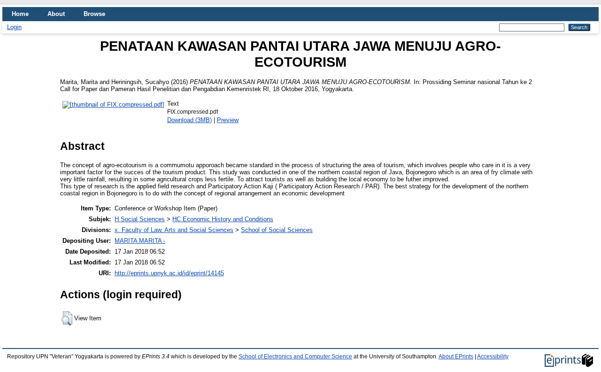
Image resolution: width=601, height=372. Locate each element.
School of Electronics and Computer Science (295, 356)
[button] (67, 318)
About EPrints (456, 356)
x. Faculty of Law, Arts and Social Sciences (174, 229)
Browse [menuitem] (94, 13)
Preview (228, 120)
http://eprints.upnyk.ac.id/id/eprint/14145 (169, 273)
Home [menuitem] (20, 13)
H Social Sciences (140, 219)
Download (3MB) (189, 120)
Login (14, 27)
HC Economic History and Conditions (222, 219)
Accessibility (493, 356)
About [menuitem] (56, 13)
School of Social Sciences (277, 229)
